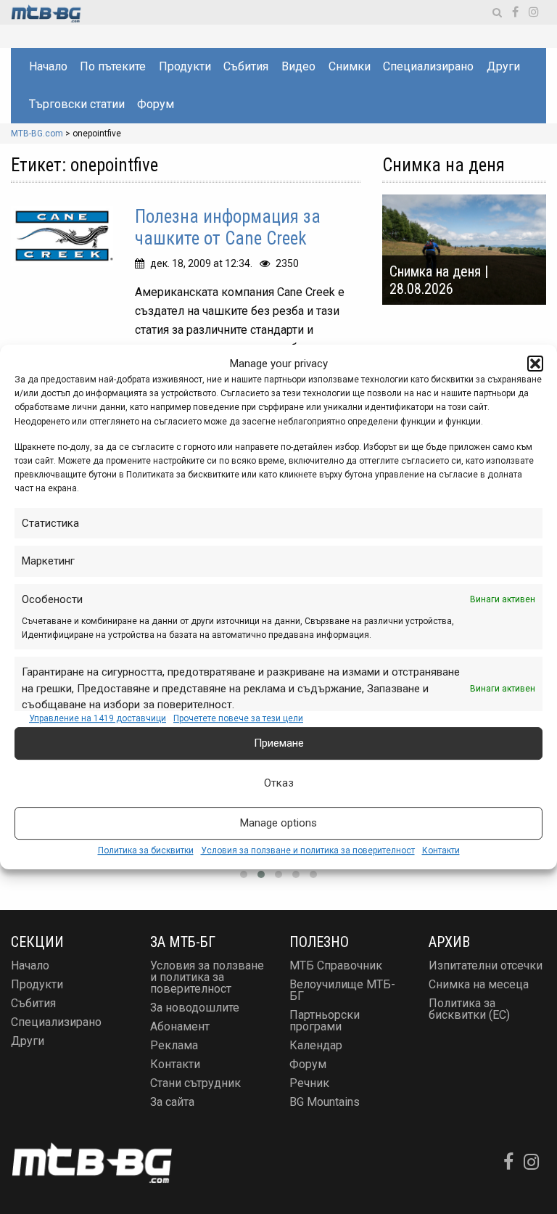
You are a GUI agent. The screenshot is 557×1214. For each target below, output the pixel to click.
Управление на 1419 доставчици (97, 718)
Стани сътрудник (195, 1083)
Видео (298, 66)
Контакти (441, 850)
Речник (309, 1083)
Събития (245, 66)
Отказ (279, 782)
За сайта (172, 1102)
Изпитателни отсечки (485, 965)
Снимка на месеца (479, 984)
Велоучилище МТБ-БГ (342, 990)
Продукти (185, 66)
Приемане (279, 743)
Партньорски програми (324, 1020)
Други (503, 66)
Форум (155, 104)
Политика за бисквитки (146, 850)
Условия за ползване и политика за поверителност (308, 850)
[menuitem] (47, 67)
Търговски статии (77, 104)
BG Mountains (324, 1102)
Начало (48, 66)
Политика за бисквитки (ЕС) (469, 1009)
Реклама (174, 1045)
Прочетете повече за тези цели (238, 718)
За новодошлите (194, 1007)
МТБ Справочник (335, 965)
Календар (315, 1045)
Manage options (278, 822)
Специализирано (428, 66)
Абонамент (180, 1026)
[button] (535, 363)
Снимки (350, 66)
